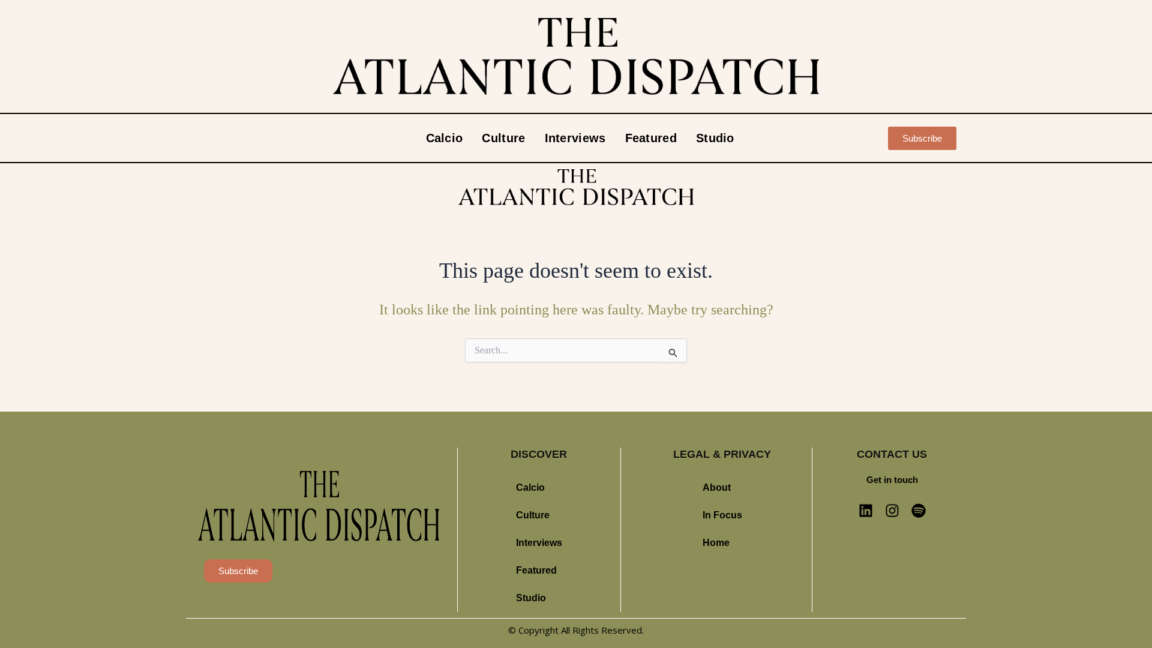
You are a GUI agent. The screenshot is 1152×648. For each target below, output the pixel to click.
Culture (503, 138)
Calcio (444, 138)
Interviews (575, 138)
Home (716, 543)
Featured (651, 138)
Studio (715, 138)
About (717, 487)
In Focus (722, 515)
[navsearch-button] (865, 138)
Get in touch (892, 480)
